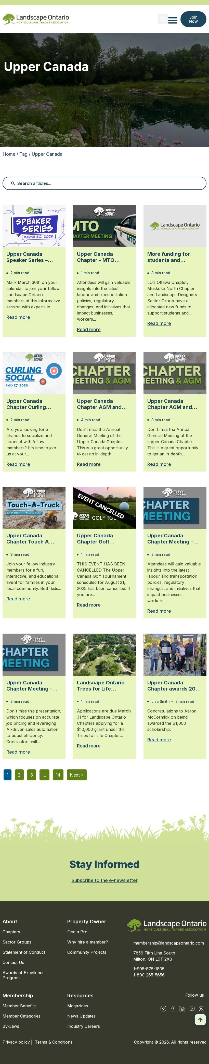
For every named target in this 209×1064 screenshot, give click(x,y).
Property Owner (86, 921)
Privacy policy (17, 1042)
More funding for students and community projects (172, 257)
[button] (163, 19)
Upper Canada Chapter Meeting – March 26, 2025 (29, 686)
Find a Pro (77, 931)
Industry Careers (83, 1026)
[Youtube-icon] (191, 1008)
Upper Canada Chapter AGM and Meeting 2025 (99, 404)
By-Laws (11, 1026)
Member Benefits (19, 1005)
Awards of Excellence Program (24, 975)
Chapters (11, 931)
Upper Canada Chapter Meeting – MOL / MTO (170, 539)
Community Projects (86, 952)
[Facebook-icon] (173, 1008)
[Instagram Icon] (163, 1008)
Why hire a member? (87, 942)
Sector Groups (17, 942)
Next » (77, 775)
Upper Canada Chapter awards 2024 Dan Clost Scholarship (174, 686)
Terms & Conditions (53, 1042)
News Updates (81, 1016)
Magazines (77, 1005)
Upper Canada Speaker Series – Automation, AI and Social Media (30, 257)
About (10, 921)
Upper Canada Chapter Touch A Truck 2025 (27, 539)
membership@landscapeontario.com (168, 943)
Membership (18, 996)
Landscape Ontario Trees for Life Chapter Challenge (101, 686)
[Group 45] (201, 1008)
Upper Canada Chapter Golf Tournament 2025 (99, 539)
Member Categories (22, 1016)
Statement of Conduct (24, 952)
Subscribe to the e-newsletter (105, 880)
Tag (23, 154)
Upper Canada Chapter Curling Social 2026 (26, 404)
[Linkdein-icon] (182, 1008)
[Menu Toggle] (173, 20)
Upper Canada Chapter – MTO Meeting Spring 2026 (103, 257)
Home (9, 154)
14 (58, 775)
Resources (80, 996)
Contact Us (13, 962)
